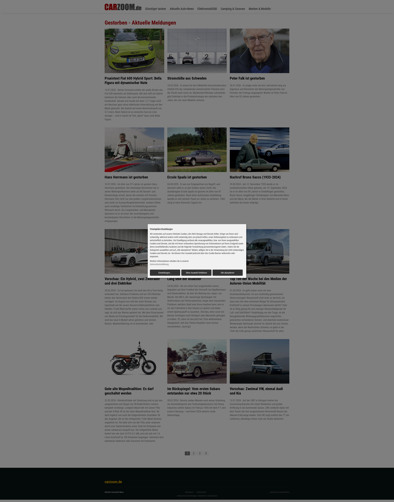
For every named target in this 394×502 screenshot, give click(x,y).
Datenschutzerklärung (159, 264)
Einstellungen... (165, 273)
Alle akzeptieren (227, 273)
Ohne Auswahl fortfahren (196, 273)
